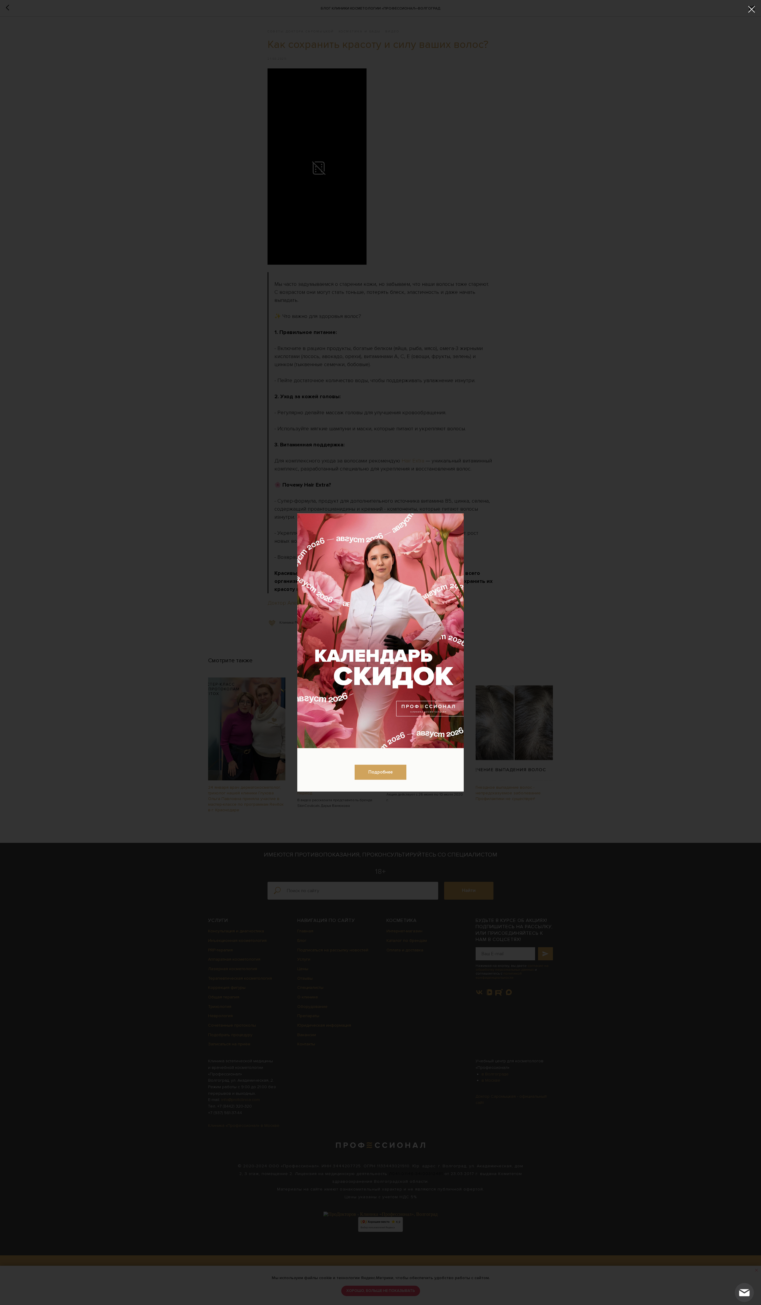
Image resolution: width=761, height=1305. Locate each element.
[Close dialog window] (751, 9)
